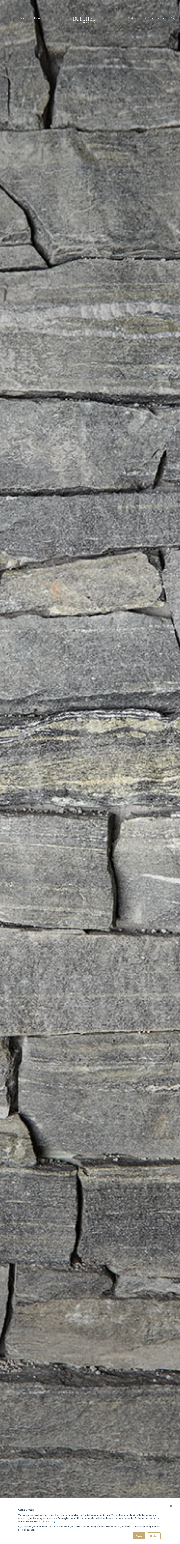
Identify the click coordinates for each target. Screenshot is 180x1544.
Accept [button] (139, 1535)
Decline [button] (154, 1535)
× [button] (171, 1504)
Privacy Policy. (49, 1521)
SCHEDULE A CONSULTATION (85, 790)
